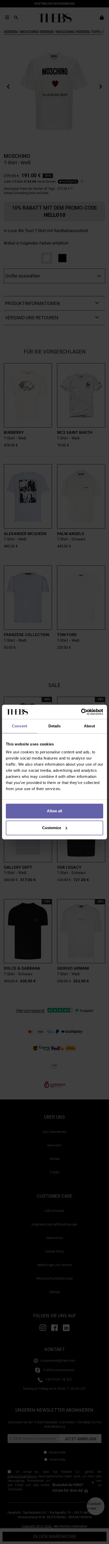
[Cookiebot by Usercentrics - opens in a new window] (81, 711)
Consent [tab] (19, 726)
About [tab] (89, 726)
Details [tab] (54, 726)
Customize (51, 828)
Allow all (54, 811)
